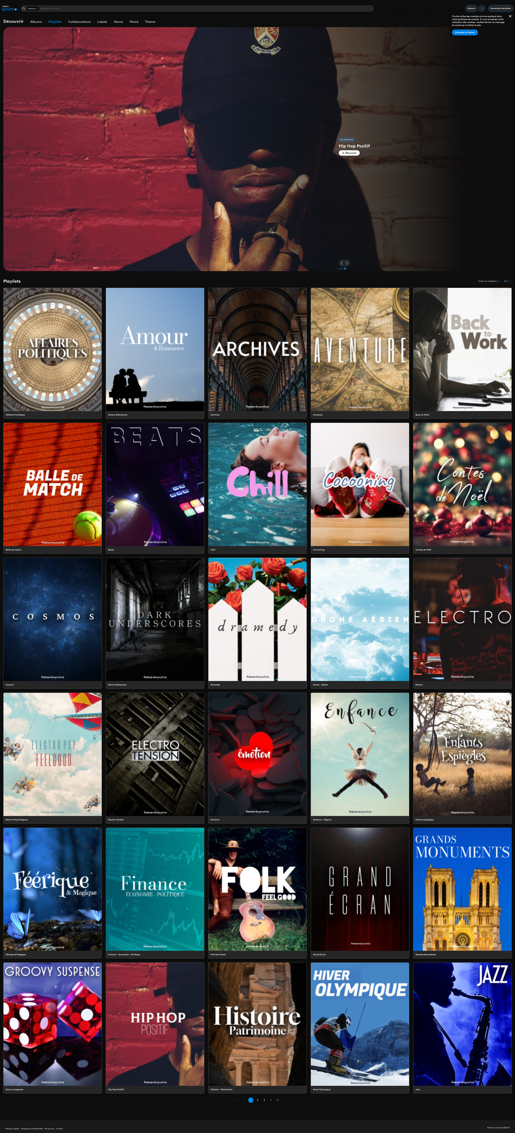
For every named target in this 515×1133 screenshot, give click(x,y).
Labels (102, 22)
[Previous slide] (341, 263)
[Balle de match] (52, 488)
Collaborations (79, 22)
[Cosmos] (52, 623)
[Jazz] (462, 1028)
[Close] (510, 16)
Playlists (55, 22)
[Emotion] (257, 758)
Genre (118, 22)
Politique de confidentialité (32, 1129)
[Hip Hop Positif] (155, 1028)
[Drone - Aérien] (360, 623)
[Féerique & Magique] (52, 893)
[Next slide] (347, 263)
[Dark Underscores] (155, 623)
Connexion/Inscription (500, 8)
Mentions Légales (12, 1129)
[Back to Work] (462, 353)
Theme (150, 22)
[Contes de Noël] (462, 488)
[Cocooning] (360, 488)
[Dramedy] (257, 623)
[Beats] (155, 488)
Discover (471, 8)
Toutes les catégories (488, 281)
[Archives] (257, 353)
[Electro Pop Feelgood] (52, 758)
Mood (134, 22)
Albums (36, 22)
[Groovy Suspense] (52, 1028)
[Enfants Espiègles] (462, 758)
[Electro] (462, 623)
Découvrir (350, 152)
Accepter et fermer (465, 32)
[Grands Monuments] (462, 893)
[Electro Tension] (155, 758)
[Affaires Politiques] (52, 353)
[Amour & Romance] (155, 353)
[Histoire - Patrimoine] (257, 1028)
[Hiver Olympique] (360, 1028)
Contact (59, 1129)
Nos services (49, 1129)
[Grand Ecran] (360, 893)
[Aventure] (360, 353)
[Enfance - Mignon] (360, 758)
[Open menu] (481, 8)
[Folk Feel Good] (257, 893)
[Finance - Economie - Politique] (155, 893)
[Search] (23, 8)
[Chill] (257, 488)
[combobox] (33, 8)
